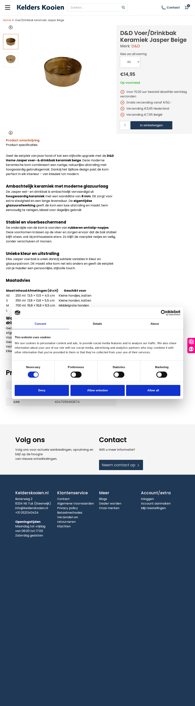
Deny (41, 390)
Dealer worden (110, 503)
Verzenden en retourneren (67, 519)
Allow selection (97, 390)
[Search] (123, 7)
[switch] (76, 375)
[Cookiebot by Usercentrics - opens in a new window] (163, 313)
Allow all (153, 390)
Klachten (64, 526)
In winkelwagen (151, 125)
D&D (135, 46)
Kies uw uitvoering (133, 54)
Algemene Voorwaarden (75, 503)
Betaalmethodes (69, 512)
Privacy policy (67, 508)
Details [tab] (97, 323)
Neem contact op (119, 465)
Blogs (103, 499)
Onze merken (109, 508)
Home (7, 20)
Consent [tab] (40, 323)
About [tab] (154, 323)
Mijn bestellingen (153, 508)
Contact (173, 7)
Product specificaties (22, 145)
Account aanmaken (156, 503)
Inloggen (147, 499)
